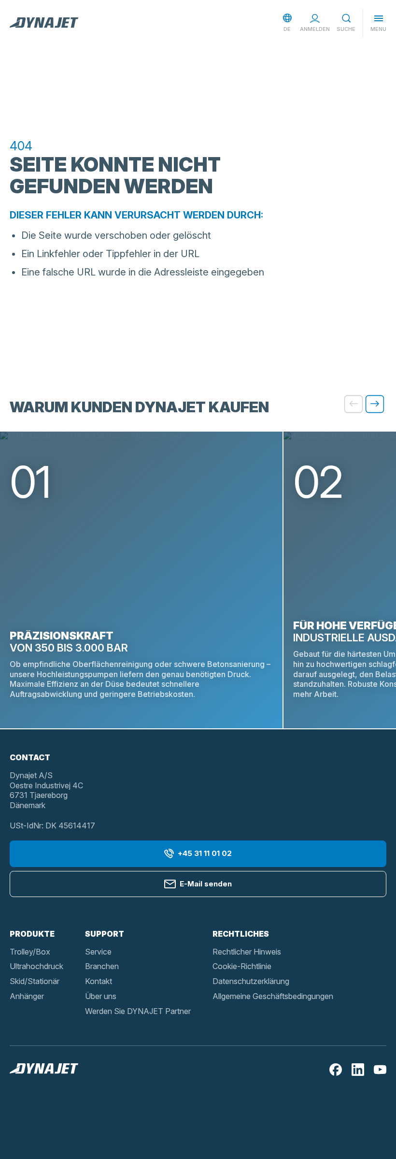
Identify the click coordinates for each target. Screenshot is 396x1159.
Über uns (100, 996)
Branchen (102, 966)
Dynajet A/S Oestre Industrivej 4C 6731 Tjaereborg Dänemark (46, 790)
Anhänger (27, 996)
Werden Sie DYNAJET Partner (138, 1011)
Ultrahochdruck (36, 966)
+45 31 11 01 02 (205, 853)
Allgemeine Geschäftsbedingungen (272, 996)
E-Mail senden (206, 883)
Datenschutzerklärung (250, 981)
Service (98, 951)
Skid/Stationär (34, 981)
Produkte (32, 934)
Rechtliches (240, 934)
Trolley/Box (30, 951)
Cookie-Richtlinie (241, 966)
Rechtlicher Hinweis (246, 951)
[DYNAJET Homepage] (44, 23)
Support (104, 934)
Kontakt (98, 981)
